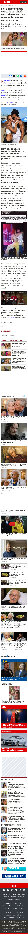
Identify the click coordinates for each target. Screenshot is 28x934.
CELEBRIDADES (4, 5)
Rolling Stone (21, 906)
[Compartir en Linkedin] (21, 76)
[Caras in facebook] (8, 890)
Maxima (21, 908)
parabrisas (14, 732)
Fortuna (6, 897)
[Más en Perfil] (10, 656)
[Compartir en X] (14, 76)
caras (14, 707)
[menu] (2, 2)
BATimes (17, 899)
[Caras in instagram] (4, 890)
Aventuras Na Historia (9, 906)
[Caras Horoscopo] (14, 878)
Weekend (13, 897)
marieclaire (14, 684)
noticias (14, 661)
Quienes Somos (18, 912)
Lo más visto (7, 779)
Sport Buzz (8, 908)
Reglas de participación (11, 917)
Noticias (14, 894)
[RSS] (20, 890)
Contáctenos (7, 915)
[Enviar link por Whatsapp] (17, 76)
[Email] (25, 76)
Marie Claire (21, 894)
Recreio (15, 908)
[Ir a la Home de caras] (7, 3)
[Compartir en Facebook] (10, 76)
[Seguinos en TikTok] (16, 890)
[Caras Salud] (14, 870)
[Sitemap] (24, 890)
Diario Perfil (6, 894)
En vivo (24, 2)
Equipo (22, 915)
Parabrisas (21, 897)
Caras (15, 903)
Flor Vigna (7, 80)
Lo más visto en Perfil (11, 824)
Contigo (21, 903)
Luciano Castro (13, 335)
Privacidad (16, 915)
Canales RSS (8, 912)
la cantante (10, 102)
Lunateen (10, 899)
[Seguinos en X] (12, 890)
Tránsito (21, 917)
